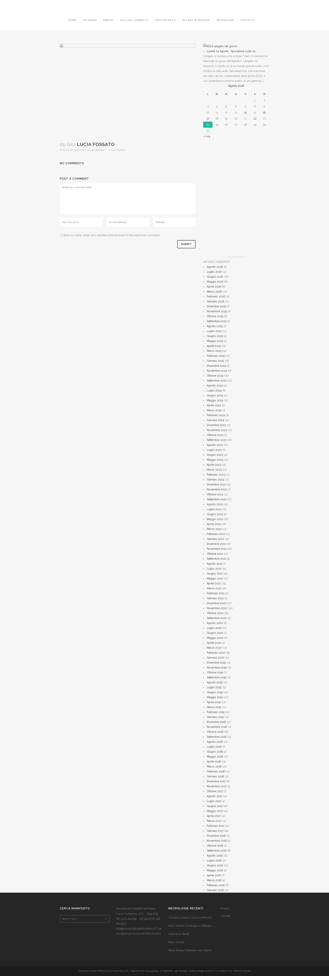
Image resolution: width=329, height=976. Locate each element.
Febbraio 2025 (216, 355)
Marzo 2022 (214, 529)
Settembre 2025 (216, 321)
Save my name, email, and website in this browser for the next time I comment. (112, 235)
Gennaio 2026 (215, 301)
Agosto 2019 (214, 682)
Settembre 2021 (216, 558)
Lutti (88, 149)
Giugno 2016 (215, 865)
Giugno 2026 (215, 276)
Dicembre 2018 (216, 721)
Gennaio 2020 (215, 657)
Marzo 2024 (214, 410)
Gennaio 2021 (215, 598)
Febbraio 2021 (215, 593)
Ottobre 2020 (215, 613)
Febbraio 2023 (216, 474)
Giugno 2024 (215, 395)
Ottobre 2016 (215, 845)
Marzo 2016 (214, 880)
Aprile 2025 (214, 345)
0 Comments (117, 149)
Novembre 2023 (217, 430)
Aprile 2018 (214, 761)
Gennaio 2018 (215, 776)
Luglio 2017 (214, 801)
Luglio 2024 (214, 390)
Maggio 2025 (215, 341)
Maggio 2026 (215, 281)
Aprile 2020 (214, 642)
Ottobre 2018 (215, 731)
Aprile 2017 (213, 815)
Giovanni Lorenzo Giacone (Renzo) (190, 917)
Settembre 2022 (217, 499)
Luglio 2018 (214, 746)
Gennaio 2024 (215, 420)
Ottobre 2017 (215, 791)
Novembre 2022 (217, 489)
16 (264, 112)
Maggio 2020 (215, 637)
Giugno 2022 (215, 514)
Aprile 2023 (214, 464)
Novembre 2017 (216, 786)
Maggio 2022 (215, 519)
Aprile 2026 (214, 286)
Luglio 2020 (214, 627)
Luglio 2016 (214, 860)
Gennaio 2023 (215, 479)
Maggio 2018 (215, 756)
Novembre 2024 (217, 370)
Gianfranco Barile (178, 933)
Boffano (100, 149)
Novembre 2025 (217, 311)
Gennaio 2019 (215, 717)
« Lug (206, 136)
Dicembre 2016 (216, 835)
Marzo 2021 (214, 588)
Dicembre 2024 (216, 365)
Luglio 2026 (214, 271)
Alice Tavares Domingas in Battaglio (190, 925)
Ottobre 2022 (215, 494)
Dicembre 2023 (216, 425)
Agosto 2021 (214, 563)
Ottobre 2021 (215, 553)
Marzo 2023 (214, 469)
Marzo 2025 (214, 350)
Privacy (225, 908)
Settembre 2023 (217, 439)
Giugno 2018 (215, 751)
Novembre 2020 (217, 608)
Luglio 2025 (214, 331)
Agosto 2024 (215, 385)
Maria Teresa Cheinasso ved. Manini (190, 950)
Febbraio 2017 (215, 825)
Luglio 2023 (214, 449)
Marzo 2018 (214, 766)
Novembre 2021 (217, 548)
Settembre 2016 (216, 850)
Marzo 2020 (214, 647)
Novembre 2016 (217, 840)
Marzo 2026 (214, 291)
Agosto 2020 (215, 623)
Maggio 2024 (215, 400)
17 (208, 118)
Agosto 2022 (215, 504)
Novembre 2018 (217, 726)
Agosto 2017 (214, 796)
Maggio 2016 (215, 870)
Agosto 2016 (215, 855)
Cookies (226, 915)
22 (254, 118)
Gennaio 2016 (215, 890)
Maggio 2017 (215, 811)
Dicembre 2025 (216, 306)
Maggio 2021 (215, 578)
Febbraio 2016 (216, 885)
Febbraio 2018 (216, 771)
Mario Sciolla (176, 942)
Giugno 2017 (214, 806)
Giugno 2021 (215, 573)
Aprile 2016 (214, 875)
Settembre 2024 (217, 380)
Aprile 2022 (214, 524)
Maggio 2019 (215, 697)
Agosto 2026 (215, 266)
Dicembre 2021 (216, 543)
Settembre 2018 (216, 736)
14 (245, 112)
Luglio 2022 (214, 509)
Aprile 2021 (214, 583)
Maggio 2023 (215, 459)
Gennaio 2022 (215, 538)
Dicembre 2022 (216, 484)
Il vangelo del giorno (224, 46)
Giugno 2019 (215, 692)
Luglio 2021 (214, 568)
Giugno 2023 (215, 454)
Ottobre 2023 (215, 435)
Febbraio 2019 (215, 712)
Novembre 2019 (217, 667)
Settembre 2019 (216, 677)
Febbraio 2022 (216, 533)
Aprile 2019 (214, 702)
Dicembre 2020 (216, 603)
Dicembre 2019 (216, 662)
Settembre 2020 (217, 618)
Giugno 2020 (215, 632)
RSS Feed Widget (236, 257)
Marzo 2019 (214, 707)
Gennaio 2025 (215, 360)
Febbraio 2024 (216, 415)
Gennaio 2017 (215, 830)
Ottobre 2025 (215, 316)
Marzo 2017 (214, 820)
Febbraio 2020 (216, 652)
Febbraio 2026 (216, 296)
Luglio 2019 (214, 687)
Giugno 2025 (215, 336)
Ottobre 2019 (215, 672)
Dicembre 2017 (216, 781)
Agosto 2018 (215, 741)
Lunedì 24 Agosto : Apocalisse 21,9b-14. (231, 51)
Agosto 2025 (215, 326)
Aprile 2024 (214, 405)
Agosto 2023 (215, 444)
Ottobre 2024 (215, 375)
